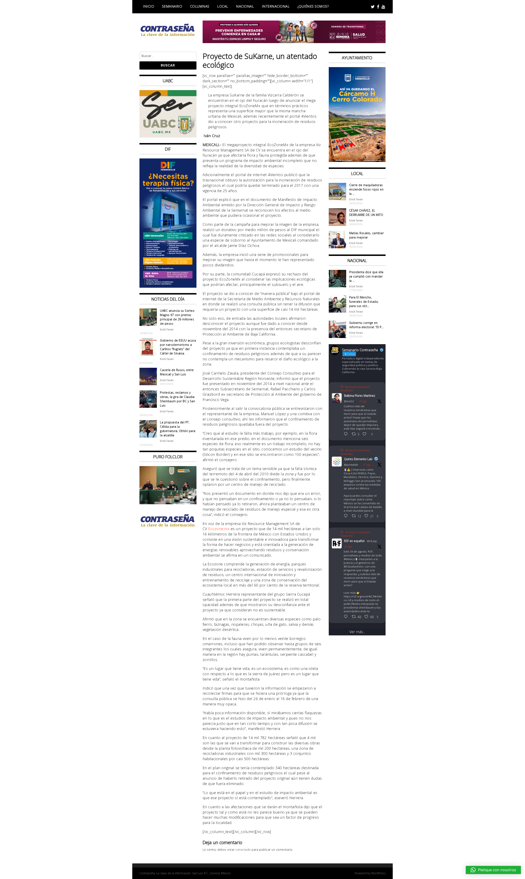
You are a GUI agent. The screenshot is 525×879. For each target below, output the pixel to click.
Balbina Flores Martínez (359, 396)
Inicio (148, 6)
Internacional (276, 6)
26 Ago (362, 401)
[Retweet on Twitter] (341, 386)
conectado (243, 849)
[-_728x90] (294, 41)
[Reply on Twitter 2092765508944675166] (347, 516)
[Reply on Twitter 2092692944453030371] (347, 617)
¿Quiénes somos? (313, 6)
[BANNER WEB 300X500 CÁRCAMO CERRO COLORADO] (357, 160)
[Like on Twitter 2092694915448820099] (365, 434)
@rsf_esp (372, 541)
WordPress (378, 873)
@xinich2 (349, 401)
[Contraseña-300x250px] (167, 136)
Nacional (245, 6)
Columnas (199, 6)
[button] (493, 870)
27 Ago (366, 464)
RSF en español (354, 541)
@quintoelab (351, 464)
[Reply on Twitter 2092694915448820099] (347, 434)
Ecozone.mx (218, 528)
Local (222, 6)
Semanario (172, 6)
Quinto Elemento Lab (358, 459)
